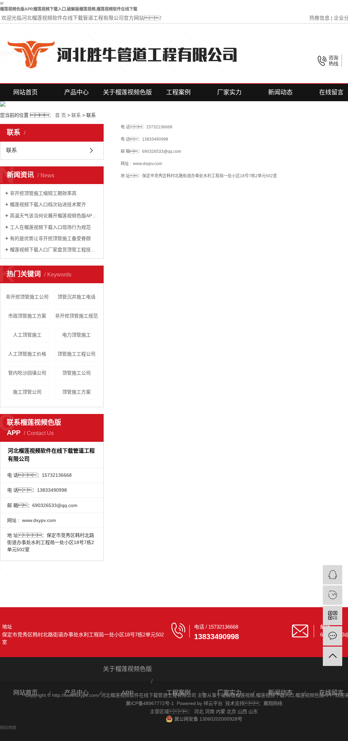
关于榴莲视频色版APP (127, 95)
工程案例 (178, 92)
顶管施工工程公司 (76, 354)
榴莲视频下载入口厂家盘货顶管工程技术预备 (54, 249)
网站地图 (8, 727)
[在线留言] (332, 636)
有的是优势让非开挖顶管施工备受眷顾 (50, 238)
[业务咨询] (332, 574)
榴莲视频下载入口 (275, 695)
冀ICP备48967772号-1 (150, 703)
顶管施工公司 (76, 373)
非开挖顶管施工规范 (76, 316)
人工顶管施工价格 (27, 354)
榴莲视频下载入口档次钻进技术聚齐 (48, 204)
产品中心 (76, 92)
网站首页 (25, 92)
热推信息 (319, 18)
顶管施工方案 (76, 392)
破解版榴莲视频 (238, 695)
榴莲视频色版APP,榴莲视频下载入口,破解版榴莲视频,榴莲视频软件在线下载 (68, 9)
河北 (199, 711)
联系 (76, 115)
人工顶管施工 (27, 335)
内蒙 (220, 711)
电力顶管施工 (76, 335)
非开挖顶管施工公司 (27, 297)
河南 (209, 711)
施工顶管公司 (27, 392)
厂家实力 (229, 92)
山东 (253, 711)
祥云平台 (213, 703)
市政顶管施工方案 (27, 316)
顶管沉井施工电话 (76, 297)
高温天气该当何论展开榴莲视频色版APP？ (54, 215)
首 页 (60, 115)
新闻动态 (280, 92)
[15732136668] (332, 595)
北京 (231, 711)
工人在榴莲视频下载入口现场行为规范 (50, 227)
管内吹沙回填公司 (27, 373)
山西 (242, 711)
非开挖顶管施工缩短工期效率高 (43, 193)
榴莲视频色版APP (313, 695)
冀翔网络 (272, 703)
